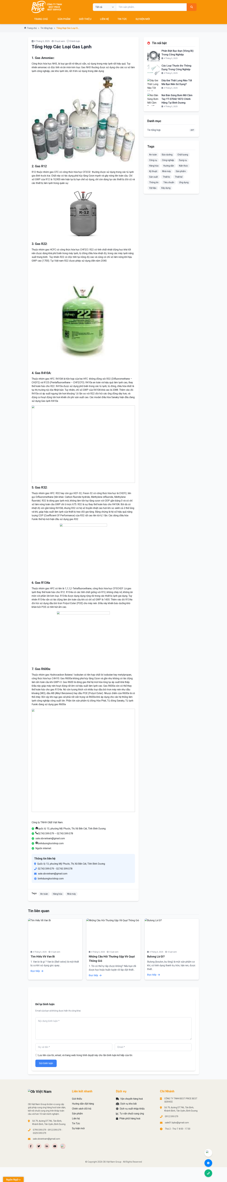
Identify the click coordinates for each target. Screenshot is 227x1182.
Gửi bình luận (46, 1063)
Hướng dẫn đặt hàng (83, 1103)
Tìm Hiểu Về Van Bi (43, 956)
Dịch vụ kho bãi (128, 1103)
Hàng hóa (57, 894)
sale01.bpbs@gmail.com (177, 1122)
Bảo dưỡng (167, 154)
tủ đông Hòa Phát (96, 700)
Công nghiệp (168, 160)
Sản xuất (153, 177)
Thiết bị (166, 177)
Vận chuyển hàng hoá (131, 1098)
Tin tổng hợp (46, 28)
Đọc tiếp (35, 971)
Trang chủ (32, 28)
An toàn (44, 894)
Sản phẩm (64, 19)
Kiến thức (183, 165)
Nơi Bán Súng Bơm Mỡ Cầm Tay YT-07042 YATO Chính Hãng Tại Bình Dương (177, 99)
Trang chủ (41, 19)
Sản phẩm (181, 171)
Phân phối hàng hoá (129, 1118)
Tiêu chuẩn (168, 182)
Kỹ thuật (153, 171)
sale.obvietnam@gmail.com (50, 838)
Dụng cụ (183, 160)
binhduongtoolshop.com (51, 843)
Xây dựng (165, 188)
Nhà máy (71, 894)
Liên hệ (104, 19)
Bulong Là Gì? (156, 956)
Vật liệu (152, 188)
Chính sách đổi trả (81, 1108)
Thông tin (153, 182)
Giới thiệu (85, 19)
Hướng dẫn (168, 165)
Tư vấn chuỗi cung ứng (132, 1113)
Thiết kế (178, 177)
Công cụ (153, 160)
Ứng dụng (184, 182)
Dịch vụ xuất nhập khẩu (132, 1108)
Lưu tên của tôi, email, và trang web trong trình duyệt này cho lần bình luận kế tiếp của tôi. (85, 1055)
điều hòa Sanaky (110, 397)
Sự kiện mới (143, 19)
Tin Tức (122, 19)
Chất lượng (182, 154)
